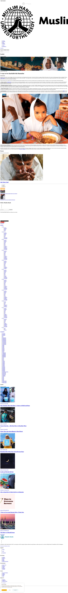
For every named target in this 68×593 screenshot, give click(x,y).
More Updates (2, 534)
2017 (3, 307)
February (5, 228)
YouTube (3, 569)
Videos (3, 575)
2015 (3, 327)
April (5, 230)
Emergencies (4, 337)
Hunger (3, 348)
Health (3, 345)
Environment (4, 340)
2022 (3, 260)
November (5, 238)
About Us (3, 44)
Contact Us (4, 580)
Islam (3, 351)
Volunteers (3, 375)
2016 (3, 318)
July (4, 236)
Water (3, 376)
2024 (3, 239)
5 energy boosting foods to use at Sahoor (11, 193)
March (5, 229)
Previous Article (2, 193)
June (4, 244)
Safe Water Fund (4, 182)
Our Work (3, 41)
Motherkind (4, 355)
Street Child (4, 372)
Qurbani (3, 364)
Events (3, 565)
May (4, 243)
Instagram (3, 568)
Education (3, 333)
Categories (2, 331)
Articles (3, 573)
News (3, 357)
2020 (3, 279)
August (5, 266)
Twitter (3, 567)
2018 (3, 300)
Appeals (3, 40)
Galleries (3, 574)
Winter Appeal (4, 381)
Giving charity (2, 78)
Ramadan (3, 366)
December (5, 249)
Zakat (3, 551)
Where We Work (4, 581)
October (5, 247)
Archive (1, 225)
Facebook (3, 566)
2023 (3, 250)
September (5, 237)
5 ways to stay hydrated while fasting (9, 199)
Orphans (3, 43)
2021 (3, 269)
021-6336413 (4, 46)
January (5, 227)
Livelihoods (4, 352)
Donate (3, 45)
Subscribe (10, 209)
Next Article (2, 199)
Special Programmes (5, 371)
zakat (3, 42)
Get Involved (4, 342)
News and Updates (5, 572)
